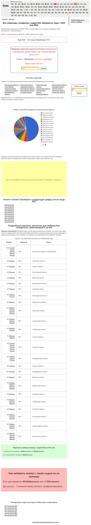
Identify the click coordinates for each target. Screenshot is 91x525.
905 (33, 4)
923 (32, 7)
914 (68, 4)
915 (71, 4)
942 (32, 9)
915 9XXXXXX (9, 222)
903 (25, 4)
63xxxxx (12, 319)
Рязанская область (27, 85)
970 (31, 12)
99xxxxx (12, 439)
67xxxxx (12, 330)
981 (52, 12)
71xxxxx (12, 345)
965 (14, 12)
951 (42, 9)
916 (78, 4)
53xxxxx (12, 278)
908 (42, 4)
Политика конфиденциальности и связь (46, 522)
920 (18, 7)
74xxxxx (12, 351)
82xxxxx (12, 385)
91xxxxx (12, 416)
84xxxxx (12, 388)
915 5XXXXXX (9, 214)
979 (45, 12)
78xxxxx (12, 366)
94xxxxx (12, 426)
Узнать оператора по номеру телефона (77, 21)
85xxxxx (12, 394)
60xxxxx (12, 310)
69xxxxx (12, 338)
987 (73, 12)
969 (28, 12)
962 (77, 9)
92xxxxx (12, 418)
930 (66, 7)
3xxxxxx (12, 253)
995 (23, 15)
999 (35, 15)
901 (16, 4)
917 (81, 4)
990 (83, 12)
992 (12, 15)
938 (18, 9)
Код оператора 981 (11, 513)
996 (26, 15)
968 (25, 12)
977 (38, 12)
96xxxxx (12, 433)
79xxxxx (12, 371)
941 (27, 9)
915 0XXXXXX (9, 205)
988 (77, 12)
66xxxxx (12, 328)
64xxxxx (12, 321)
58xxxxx (12, 302)
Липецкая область (58, 87)
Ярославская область (28, 89)
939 (21, 9)
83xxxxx (12, 386)
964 (86, 9)
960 (70, 9)
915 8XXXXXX (9, 220)
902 (19, 4)
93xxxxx (12, 424)
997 (31, 15)
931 (69, 7)
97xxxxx (12, 435)
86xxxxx (12, 400)
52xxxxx (12, 272)
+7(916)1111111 (28, 59)
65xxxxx (12, 323)
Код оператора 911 (11, 508)
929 (62, 7)
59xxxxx (12, 308)
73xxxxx (12, 349)
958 (62, 9)
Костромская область (27, 90)
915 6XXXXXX (9, 216)
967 (21, 12)
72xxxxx (12, 347)
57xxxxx (12, 296)
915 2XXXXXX (9, 209)
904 (28, 4)
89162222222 (38, 59)
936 (83, 7)
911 (58, 4)
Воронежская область (59, 85)
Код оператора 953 (11, 515)
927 (52, 7)
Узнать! (43, 68)
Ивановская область (27, 87)
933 (76, 7)
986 (70, 12)
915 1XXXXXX (9, 207)
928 (57, 7)
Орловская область (58, 92)
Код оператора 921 (11, 511)
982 (56, 12)
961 (74, 9)
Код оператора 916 (11, 510)
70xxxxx (12, 343)
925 (41, 7)
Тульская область (26, 92)
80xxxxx (12, 377)
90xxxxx (12, 415)
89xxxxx (12, 409)
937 (14, 9)
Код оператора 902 (11, 506)
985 (66, 12)
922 (28, 7)
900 (12, 4)
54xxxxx (12, 283)
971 (35, 12)
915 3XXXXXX (9, 210)
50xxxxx (12, 261)
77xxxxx (12, 360)
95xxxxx (12, 428)
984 (63, 12)
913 (65, 4)
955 (58, 9)
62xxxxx (12, 313)
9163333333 (48, 59)
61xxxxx (12, 311)
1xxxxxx (12, 249)
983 (59, 12)
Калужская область (58, 90)
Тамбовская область (11, 90)
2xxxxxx (12, 251)
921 (23, 7)
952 (46, 9)
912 (61, 4)
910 (51, 4)
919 (12, 7)
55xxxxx (12, 289)
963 (81, 9)
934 (80, 7)
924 (35, 7)
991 (87, 12)
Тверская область (10, 89)
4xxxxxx (12, 255)
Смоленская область (43, 89)
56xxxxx (12, 295)
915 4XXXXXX (9, 212)
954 (53, 9)
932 (73, 7)
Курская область (57, 89)
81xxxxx (12, 383)
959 (65, 9)
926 (46, 7)
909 (48, 4)
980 (49, 12)
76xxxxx (12, 358)
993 (16, 15)
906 (39, 4)
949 (35, 9)
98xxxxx (12, 437)
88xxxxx (12, 403)
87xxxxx (12, 401)
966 (18, 12)
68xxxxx (12, 336)
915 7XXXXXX (9, 218)
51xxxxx (12, 266)
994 (19, 15)
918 (85, 4)
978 (42, 12)
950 (39, 9)
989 (80, 12)
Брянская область (42, 94)
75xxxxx (12, 356)
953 (49, 9)
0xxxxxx (12, 248)
